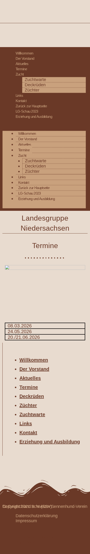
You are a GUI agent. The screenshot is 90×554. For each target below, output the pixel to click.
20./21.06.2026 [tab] (24, 337)
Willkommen (24, 53)
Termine (21, 69)
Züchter (32, 89)
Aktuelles (22, 64)
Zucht (20, 74)
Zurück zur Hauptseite (31, 106)
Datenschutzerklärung (37, 515)
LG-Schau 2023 (27, 111)
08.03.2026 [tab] (20, 325)
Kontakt (21, 101)
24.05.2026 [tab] (20, 331)
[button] (44, 128)
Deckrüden (35, 84)
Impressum (26, 520)
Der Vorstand (25, 58)
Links (19, 95)
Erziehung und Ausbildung (34, 116)
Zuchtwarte (35, 79)
